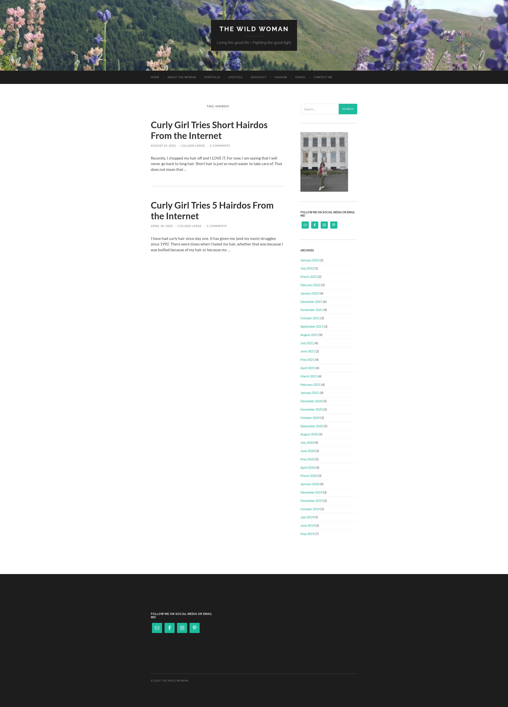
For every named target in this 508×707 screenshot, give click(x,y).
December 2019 (311, 492)
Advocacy (259, 77)
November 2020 (311, 409)
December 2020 (311, 401)
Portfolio (212, 77)
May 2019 (307, 534)
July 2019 (307, 517)
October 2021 (310, 318)
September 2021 (311, 326)
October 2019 (310, 509)
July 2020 (307, 442)
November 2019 (311, 500)
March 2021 (308, 376)
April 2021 (307, 368)
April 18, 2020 (162, 226)
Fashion (281, 77)
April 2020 (307, 467)
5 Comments (216, 226)
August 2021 (309, 335)
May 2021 (307, 359)
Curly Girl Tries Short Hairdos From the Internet (209, 130)
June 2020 (307, 451)
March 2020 (308, 475)
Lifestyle (235, 77)
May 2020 (307, 459)
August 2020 (309, 434)
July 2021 (307, 343)
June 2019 (307, 525)
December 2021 (311, 301)
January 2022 (309, 293)
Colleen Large (193, 145)
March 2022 (308, 276)
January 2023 (309, 260)
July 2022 (307, 268)
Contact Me (323, 77)
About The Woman (181, 77)
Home (155, 77)
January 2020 (309, 484)
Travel (300, 77)
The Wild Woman (254, 29)
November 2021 (311, 310)
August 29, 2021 (163, 145)
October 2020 (310, 417)
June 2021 (307, 351)
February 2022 (310, 285)
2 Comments (220, 145)
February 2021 (310, 384)
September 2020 (311, 426)
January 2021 (309, 392)
